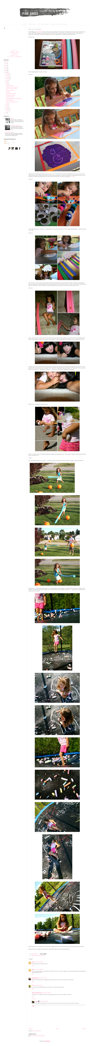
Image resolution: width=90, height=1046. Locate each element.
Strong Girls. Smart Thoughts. (11, 93)
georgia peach (39, 955)
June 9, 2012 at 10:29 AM (38, 985)
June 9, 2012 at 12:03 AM (39, 962)
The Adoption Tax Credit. (10, 95)
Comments (7, 143)
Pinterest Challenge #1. (10, 100)
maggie (36, 1001)
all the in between (34, 955)
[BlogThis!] (42, 954)
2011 (6, 112)
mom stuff (43, 955)
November (8, 75)
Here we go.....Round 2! (10, 90)
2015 (6, 67)
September (8, 78)
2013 (6, 70)
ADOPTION (14, 50)
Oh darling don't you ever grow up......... (12, 87)
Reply (33, 965)
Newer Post (31, 1028)
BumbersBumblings (35, 978)
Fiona (73, 176)
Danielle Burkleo (47, 1041)
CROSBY (14, 53)
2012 (6, 72)
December (8, 73)
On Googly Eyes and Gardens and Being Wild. (13, 98)
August (7, 80)
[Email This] (40, 954)
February (7, 109)
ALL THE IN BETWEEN (15, 56)
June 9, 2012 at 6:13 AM (43, 978)
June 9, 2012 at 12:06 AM (39, 969)
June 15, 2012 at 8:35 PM (44, 1001)
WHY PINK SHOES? (43, 24)
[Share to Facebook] (44, 954)
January (7, 110)
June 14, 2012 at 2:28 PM (46, 992)
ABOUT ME (32, 24)
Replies (34, 998)
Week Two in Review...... (10, 85)
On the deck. (8, 91)
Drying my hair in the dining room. (12, 101)
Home (57, 1028)
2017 (6, 63)
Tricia (33, 985)
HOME (24, 24)
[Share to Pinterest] (46, 954)
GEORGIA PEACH (14, 52)
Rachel (33, 962)
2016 (6, 65)
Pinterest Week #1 (39, 31)
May (7, 103)
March (7, 107)
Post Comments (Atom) (37, 1030)
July (7, 82)
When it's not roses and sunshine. (11, 88)
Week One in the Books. (10, 96)
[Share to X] (43, 954)
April (7, 105)
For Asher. (12, 118)
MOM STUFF (14, 55)
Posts (6, 141)
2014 (6, 68)
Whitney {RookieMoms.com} (37, 992)
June (7, 83)
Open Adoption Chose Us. (9, 132)
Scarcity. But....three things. (15, 125)
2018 (6, 61)
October (7, 77)
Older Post (84, 1028)
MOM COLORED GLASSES (59, 24)
